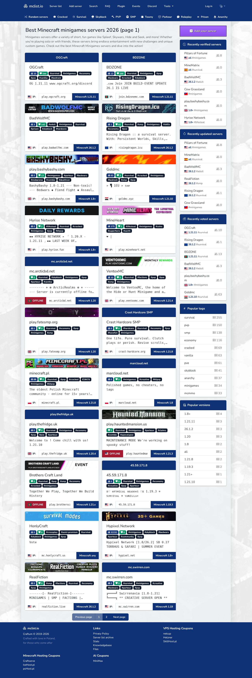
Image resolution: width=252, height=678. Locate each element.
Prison (204, 17)
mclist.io (35, 6)
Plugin (121, 6)
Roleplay (185, 17)
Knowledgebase (102, 645)
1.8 (203, 444)
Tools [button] (167, 6)
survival (203, 318)
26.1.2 (203, 429)
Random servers (38, 17)
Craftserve (29, 661)
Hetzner (167, 637)
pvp (203, 325)
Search (93, 6)
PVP (118, 17)
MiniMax (98, 661)
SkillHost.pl (170, 641)
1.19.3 (203, 467)
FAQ (107, 6)
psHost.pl (28, 668)
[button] (222, 6)
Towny (148, 17)
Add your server (205, 31)
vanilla (203, 355)
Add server (75, 6)
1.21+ (203, 474)
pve (203, 363)
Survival (81, 17)
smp (203, 333)
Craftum (27, 634)
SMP (133, 17)
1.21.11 (203, 421)
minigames (203, 386)
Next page (119, 617)
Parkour (167, 17)
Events (136, 6)
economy (203, 340)
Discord (152, 6)
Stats (96, 641)
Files (96, 649)
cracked (203, 348)
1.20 (203, 437)
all (203, 452)
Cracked (62, 17)
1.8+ (203, 414)
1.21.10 (203, 482)
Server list (56, 6)
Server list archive (103, 637)
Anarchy (222, 17)
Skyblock (100, 17)
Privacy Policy (101, 633)
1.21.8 (203, 459)
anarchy (203, 378)
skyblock (203, 371)
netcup (167, 633)
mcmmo (203, 393)
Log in (208, 6)
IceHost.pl (29, 665)
